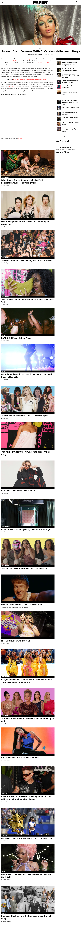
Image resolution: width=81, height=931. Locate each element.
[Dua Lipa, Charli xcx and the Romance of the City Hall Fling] (28, 899)
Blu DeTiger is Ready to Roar (70, 117)
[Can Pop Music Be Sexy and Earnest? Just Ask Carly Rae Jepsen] (59, 129)
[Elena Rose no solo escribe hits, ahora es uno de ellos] (59, 70)
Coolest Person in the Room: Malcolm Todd (21, 605)
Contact (62, 137)
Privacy (69, 137)
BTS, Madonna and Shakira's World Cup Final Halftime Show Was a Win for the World (26, 681)
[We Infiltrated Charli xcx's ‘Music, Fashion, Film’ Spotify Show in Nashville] (28, 357)
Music (40, 48)
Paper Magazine (6, 802)
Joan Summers (6, 571)
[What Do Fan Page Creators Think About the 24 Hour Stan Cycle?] (59, 102)
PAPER (20, 138)
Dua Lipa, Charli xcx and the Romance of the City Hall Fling (26, 917)
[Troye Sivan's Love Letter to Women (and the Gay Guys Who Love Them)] (59, 75)
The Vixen (41, 63)
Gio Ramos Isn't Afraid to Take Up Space (20, 758)
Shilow (48, 63)
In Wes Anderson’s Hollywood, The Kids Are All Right (26, 529)
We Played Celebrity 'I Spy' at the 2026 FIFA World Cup (26, 838)
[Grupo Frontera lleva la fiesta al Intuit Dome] (59, 108)
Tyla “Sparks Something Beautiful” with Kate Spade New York (27, 300)
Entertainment (6, 177)
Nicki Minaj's (12, 86)
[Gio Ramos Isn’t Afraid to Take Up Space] (28, 740)
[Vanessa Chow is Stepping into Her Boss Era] (59, 87)
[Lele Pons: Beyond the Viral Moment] (28, 474)
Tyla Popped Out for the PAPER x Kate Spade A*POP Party (25, 453)
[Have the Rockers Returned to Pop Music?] (59, 113)
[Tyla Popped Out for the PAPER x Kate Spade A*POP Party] (28, 435)
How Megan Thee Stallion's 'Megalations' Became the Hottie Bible (26, 875)
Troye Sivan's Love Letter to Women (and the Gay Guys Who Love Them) (71, 75)
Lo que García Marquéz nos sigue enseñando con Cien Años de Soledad (69, 64)
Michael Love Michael (36, 54)
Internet (4, 488)
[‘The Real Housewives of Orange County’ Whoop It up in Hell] (28, 701)
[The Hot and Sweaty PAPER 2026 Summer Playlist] (28, 399)
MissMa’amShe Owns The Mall (15, 641)
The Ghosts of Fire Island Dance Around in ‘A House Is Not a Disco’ (71, 92)
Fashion (4, 449)
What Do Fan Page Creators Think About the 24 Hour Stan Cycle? (70, 102)
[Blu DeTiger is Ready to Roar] (59, 119)
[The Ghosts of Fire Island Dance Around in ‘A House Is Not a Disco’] (59, 92)
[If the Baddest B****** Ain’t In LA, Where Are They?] (59, 82)
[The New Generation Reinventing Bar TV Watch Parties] (28, 243)
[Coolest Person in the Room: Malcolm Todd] (28, 588)
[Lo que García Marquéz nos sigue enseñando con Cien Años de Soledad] (59, 63)
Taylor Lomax (6, 185)
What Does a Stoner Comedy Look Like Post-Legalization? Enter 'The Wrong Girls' (22, 181)
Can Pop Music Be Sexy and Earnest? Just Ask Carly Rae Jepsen (69, 129)
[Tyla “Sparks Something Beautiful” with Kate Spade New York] (28, 282)
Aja (30, 59)
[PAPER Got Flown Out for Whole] (28, 321)
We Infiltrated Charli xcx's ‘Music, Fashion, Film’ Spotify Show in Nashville (27, 375)
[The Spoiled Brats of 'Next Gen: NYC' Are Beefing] (28, 551)
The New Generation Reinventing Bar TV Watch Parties (27, 260)
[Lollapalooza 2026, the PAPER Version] (59, 124)
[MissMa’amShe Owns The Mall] (28, 624)
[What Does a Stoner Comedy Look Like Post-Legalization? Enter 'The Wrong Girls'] (28, 163)
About (57, 137)
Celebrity (4, 793)
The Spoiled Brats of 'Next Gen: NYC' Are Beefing (24, 568)
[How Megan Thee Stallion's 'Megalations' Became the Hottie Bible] (28, 857)
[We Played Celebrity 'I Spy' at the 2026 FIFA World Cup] (28, 821)
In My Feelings (16, 60)
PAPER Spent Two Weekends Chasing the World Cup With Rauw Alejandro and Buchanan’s (26, 797)
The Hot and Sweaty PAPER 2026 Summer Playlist (24, 416)
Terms (73, 137)
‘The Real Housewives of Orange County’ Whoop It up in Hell (27, 719)
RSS (66, 137)
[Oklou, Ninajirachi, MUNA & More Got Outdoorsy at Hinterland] (28, 204)
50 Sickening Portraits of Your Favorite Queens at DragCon (30, 79)
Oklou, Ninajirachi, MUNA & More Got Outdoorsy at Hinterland (25, 223)
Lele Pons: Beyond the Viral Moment (18, 491)
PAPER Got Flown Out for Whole (16, 338)
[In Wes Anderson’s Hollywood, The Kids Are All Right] (28, 512)
